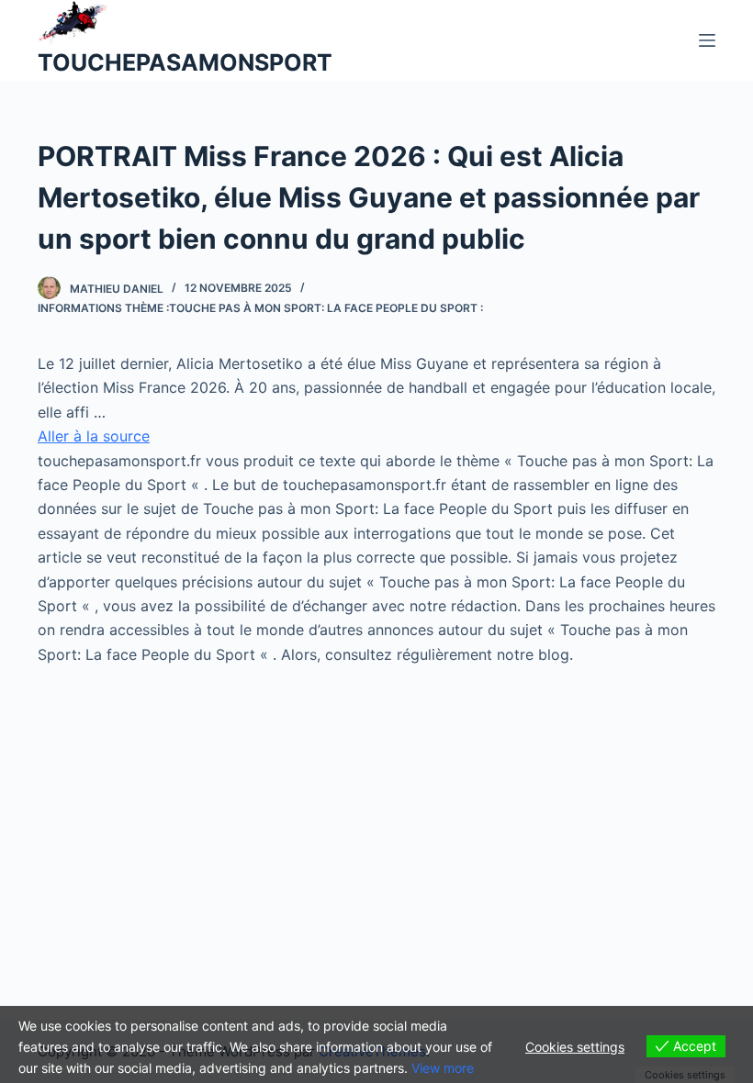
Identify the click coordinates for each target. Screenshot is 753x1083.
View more (442, 1068)
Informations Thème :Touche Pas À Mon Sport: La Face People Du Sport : (260, 308)
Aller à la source (94, 436)
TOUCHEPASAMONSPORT (185, 62)
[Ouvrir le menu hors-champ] (707, 40)
